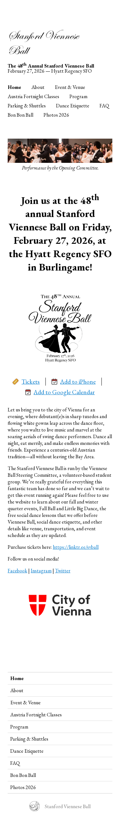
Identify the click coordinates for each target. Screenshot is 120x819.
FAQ (104, 105)
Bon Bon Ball (20, 115)
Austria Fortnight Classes (33, 96)
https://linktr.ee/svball (76, 547)
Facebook (17, 570)
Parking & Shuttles (27, 105)
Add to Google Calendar (64, 392)
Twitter (62, 570)
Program (78, 96)
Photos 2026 (56, 115)
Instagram (41, 570)
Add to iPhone (78, 382)
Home (14, 87)
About (37, 87)
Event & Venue (70, 87)
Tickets (30, 382)
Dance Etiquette (72, 105)
